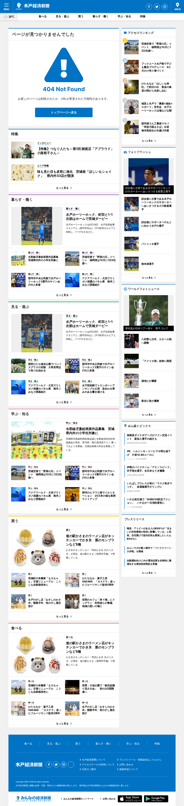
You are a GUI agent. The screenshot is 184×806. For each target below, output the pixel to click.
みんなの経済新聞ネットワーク (33, 799)
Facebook (149, 7)
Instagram (165, 7)
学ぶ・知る (124, 16)
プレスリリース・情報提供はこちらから (140, 759)
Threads (71, 764)
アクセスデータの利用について (98, 764)
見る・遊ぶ (62, 16)
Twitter (157, 7)
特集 (143, 16)
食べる (43, 16)
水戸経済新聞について (93, 759)
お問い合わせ (126, 764)
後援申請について (128, 769)
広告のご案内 (89, 769)
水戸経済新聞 (32, 6)
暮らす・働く (101, 16)
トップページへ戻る (64, 112)
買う (81, 16)
